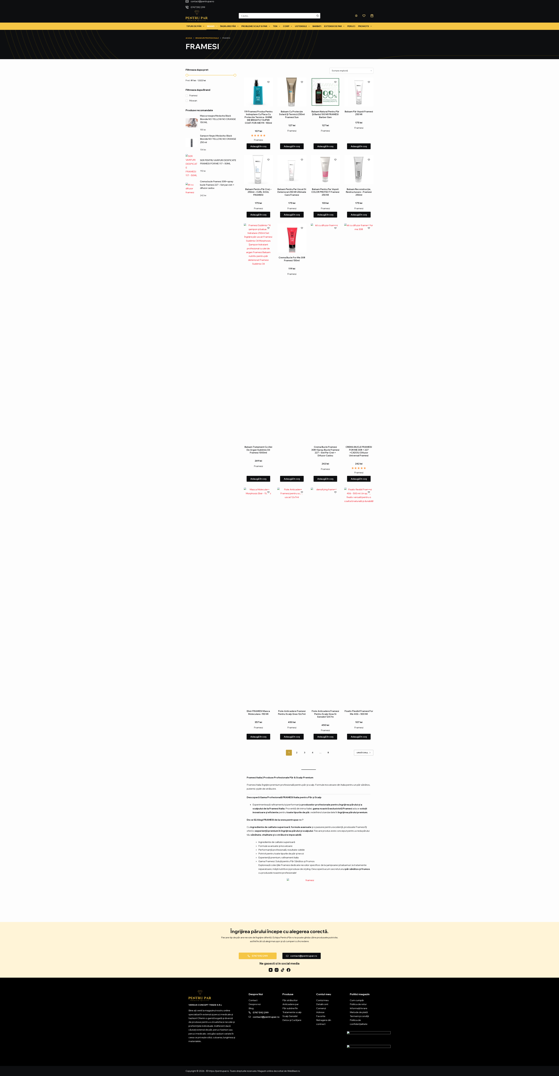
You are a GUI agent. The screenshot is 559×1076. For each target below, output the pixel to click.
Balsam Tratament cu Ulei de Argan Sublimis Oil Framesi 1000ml (258, 450)
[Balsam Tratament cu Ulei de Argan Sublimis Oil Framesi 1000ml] (258, 332)
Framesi (258, 139)
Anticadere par (290, 1004)
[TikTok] (282, 970)
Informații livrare (358, 1008)
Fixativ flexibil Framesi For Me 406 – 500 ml (359, 712)
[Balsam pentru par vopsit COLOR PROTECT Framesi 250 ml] (325, 169)
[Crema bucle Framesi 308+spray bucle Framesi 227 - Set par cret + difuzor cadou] (325, 332)
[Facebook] (288, 970)
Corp (286, 26)
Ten (275, 26)
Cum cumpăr (357, 1000)
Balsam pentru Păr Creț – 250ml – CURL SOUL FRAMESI (258, 192)
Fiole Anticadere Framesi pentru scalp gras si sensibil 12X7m (325, 714)
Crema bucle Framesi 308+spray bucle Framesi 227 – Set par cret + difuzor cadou (325, 451)
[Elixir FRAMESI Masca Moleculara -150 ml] (258, 597)
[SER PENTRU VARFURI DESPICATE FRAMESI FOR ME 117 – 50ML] (192, 165)
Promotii (363, 26)
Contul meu (322, 1000)
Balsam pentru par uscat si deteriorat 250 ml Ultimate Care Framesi (291, 192)
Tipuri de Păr (193, 26)
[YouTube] (271, 970)
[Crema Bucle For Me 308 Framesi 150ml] (291, 237)
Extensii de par (333, 26)
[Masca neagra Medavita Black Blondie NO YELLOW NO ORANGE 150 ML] (192, 122)
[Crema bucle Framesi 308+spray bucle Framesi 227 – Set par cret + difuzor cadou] (192, 188)
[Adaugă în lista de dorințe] (268, 82)
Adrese (320, 1012)
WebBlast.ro (293, 1071)
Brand (211, 26)
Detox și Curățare (291, 1020)
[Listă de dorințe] (363, 15)
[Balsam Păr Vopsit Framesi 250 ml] (358, 92)
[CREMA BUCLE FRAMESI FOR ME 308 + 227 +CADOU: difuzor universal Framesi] (358, 332)
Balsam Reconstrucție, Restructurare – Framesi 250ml (359, 192)
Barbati (317, 26)
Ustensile (301, 26)
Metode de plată (359, 1012)
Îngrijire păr (228, 26)
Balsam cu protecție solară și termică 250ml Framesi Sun (292, 114)
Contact (253, 1000)
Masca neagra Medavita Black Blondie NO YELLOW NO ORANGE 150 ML (218, 119)
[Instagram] (276, 970)
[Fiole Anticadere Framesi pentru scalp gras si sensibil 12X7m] (325, 597)
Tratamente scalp (291, 1012)
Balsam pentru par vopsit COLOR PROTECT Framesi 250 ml (325, 192)
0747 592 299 (229, 4)
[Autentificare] (356, 16)
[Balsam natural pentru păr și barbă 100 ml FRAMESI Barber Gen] (325, 92)
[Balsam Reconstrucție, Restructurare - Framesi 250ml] (358, 169)
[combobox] (277, 16)
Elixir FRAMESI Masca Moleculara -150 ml (258, 712)
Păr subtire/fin (290, 1008)
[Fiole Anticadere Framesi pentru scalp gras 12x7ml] (291, 597)
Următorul (362, 753)
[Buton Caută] (317, 15)
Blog (251, 1008)
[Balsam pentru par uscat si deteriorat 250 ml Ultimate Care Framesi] (291, 169)
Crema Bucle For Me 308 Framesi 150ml (292, 259)
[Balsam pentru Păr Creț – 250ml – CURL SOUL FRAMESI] (258, 169)
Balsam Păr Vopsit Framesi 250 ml (359, 113)
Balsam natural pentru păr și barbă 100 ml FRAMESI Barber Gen (325, 114)
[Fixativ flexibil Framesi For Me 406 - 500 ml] (358, 597)
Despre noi (255, 1004)
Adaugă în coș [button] (258, 146)
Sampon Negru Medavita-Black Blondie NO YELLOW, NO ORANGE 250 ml (218, 139)
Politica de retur (358, 1004)
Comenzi (321, 1008)
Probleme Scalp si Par (254, 26)
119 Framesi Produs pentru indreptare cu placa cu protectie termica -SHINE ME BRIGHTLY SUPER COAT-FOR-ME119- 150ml (258, 117)
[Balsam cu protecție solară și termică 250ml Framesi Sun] (291, 92)
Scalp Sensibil (289, 1016)
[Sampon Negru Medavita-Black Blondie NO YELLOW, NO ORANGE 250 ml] (192, 142)
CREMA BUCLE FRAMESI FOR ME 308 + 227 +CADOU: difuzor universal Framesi (359, 451)
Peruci (351, 26)
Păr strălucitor (290, 1000)
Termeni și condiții (359, 1016)
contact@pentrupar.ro (202, 4)
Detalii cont (322, 1004)
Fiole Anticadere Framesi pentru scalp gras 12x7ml (292, 712)
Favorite (320, 1016)
